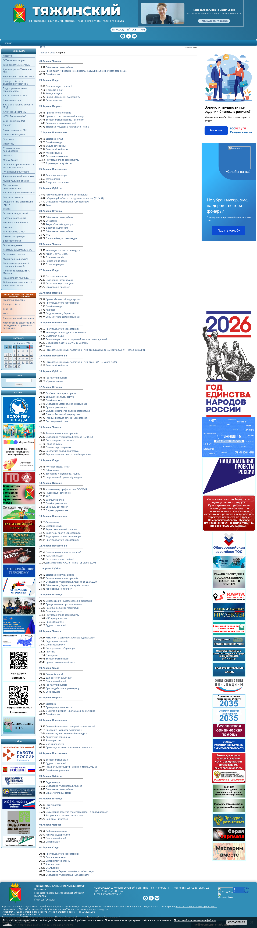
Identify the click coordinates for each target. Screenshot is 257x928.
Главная (7, 43)
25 (27, 362)
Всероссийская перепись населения (65, 119)
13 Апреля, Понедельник (53, 516)
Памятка (50, 651)
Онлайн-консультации (57, 770)
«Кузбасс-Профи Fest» (58, 466)
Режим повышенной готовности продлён (67, 194)
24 (23, 362)
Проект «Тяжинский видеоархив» (63, 97)
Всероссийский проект (57, 149)
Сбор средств (53, 691)
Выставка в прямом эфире (60, 574)
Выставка (51, 704)
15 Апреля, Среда (49, 460)
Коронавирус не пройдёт (59, 588)
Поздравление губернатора (60, 313)
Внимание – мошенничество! (61, 123)
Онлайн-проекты (54, 400)
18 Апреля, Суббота (50, 371)
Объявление (52, 470)
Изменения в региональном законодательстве (70, 637)
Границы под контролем (58, 447)
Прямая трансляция (56, 407)
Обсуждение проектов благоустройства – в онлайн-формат (77, 812)
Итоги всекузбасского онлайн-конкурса (66, 733)
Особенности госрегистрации (61, 393)
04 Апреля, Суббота (50, 776)
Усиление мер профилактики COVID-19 (66, 489)
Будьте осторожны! (56, 146)
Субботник (51, 220)
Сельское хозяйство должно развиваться (68, 411)
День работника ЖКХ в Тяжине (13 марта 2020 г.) (71, 562)
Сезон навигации (54, 100)
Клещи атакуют (54, 93)
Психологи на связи (56, 261)
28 (10, 366)
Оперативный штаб (56, 681)
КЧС (48, 234)
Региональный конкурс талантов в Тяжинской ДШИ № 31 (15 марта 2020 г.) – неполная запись (95, 350)
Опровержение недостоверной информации (69, 601)
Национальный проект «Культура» (64, 477)
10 (23, 354)
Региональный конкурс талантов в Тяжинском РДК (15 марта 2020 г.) (82, 362)
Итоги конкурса (54, 153)
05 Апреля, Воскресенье (53, 753)
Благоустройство (55, 500)
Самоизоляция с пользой (59, 86)
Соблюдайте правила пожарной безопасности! (70, 726)
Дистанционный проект (58, 421)
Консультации (53, 864)
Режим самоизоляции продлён (62, 433)
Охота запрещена (55, 264)
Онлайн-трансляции (56, 503)
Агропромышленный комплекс (62, 529)
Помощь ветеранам (56, 857)
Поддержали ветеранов (58, 493)
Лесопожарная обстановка (60, 440)
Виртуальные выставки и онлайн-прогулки (68, 454)
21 (10, 362)
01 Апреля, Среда (49, 847)
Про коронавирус (55, 622)
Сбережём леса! (54, 674)
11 (27, 354)
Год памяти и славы (56, 276)
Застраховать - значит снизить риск (64, 815)
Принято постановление (58, 112)
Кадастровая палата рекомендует (64, 536)
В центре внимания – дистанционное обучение (70, 711)
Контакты (40, 889)
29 (14, 366)
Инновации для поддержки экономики (66, 332)
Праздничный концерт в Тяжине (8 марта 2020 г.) (71, 766)
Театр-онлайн (53, 179)
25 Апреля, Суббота (50, 188)
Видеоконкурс (53, 782)
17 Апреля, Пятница (50, 387)
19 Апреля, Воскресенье (53, 355)
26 (31, 362)
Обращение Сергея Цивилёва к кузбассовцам (70, 871)
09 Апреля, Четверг (50, 631)
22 (14, 362)
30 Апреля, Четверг (50, 61)
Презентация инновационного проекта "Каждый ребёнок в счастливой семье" (86, 71)
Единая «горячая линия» (59, 677)
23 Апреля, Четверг (50, 244)
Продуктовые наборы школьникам (64, 604)
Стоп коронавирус (55, 644)
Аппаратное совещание (58, 737)
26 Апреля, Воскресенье (53, 169)
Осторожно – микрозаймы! (60, 559)
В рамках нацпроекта (57, 227)
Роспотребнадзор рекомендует (62, 238)
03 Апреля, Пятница (50, 798)
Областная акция (55, 336)
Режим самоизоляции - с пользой (63, 552)
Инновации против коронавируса (63, 250)
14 (10, 358)
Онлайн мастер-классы (58, 861)
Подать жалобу (228, 230)
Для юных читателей (57, 819)
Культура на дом (54, 555)
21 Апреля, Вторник (50, 292)
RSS (42, 47)
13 (6, 358)
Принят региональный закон (60, 662)
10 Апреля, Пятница (50, 594)
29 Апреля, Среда (49, 80)
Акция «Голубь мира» (57, 254)
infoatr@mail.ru (112, 894)
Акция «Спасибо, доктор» (59, 224)
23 (18, 362)
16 (18, 358)
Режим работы (53, 740)
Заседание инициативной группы (63, 473)
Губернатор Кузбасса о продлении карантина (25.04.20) (75, 198)
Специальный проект (57, 507)
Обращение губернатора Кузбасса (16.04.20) (69, 437)
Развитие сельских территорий (62, 608)
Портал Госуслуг (45, 899)
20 (6, 362)
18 (27, 358)
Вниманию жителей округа (60, 397)
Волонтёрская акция (56, 175)
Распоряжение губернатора (60, 648)
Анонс (49, 205)
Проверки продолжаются (59, 707)
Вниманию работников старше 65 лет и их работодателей (76, 339)
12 (31, 354)
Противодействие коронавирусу (62, 160)
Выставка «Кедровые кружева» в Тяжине (67, 126)
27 (6, 366)
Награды (50, 309)
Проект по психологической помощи (65, 116)
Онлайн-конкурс (54, 142)
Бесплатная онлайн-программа (62, 451)
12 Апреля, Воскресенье (53, 545)
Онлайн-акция (53, 74)
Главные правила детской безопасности (67, 418)
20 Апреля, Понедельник (53, 322)
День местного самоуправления (63, 316)
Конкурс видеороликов (58, 834)
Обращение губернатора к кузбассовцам (67, 201)
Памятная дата (54, 611)
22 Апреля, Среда (49, 270)
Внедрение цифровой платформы (63, 730)
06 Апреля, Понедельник (53, 720)
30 (18, 366)
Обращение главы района (59, 67)
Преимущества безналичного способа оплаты (70, 747)
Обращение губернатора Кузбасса (64, 786)
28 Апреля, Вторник (50, 106)
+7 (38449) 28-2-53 (111, 890)
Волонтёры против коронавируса (63, 533)
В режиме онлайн (55, 90)
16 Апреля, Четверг (50, 427)
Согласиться (236, 922)
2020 (52, 52)
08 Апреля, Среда (49, 668)
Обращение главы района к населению (66, 404)
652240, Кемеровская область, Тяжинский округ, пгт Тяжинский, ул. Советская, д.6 (156, 887)
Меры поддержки (55, 744)
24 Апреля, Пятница (50, 211)
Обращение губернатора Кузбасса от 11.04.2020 (71, 581)
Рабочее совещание (56, 831)
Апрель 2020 (23, 343)
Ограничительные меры (58, 793)
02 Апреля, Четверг (50, 824)
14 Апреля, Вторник (50, 483)
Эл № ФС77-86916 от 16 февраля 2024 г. (196, 906)
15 (14, 358)
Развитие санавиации (57, 156)
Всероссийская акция (57, 759)
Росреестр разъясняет (57, 510)
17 (23, 358)
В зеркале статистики (57, 182)
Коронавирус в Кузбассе (58, 163)
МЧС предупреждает (56, 618)
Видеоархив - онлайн (57, 641)
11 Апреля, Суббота (50, 568)
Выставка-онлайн (55, 139)
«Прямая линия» (54, 381)
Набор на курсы (53, 444)
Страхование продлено (58, 287)
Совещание (51, 655)
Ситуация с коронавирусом (60, 283)
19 (31, 358)
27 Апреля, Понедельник (53, 132)
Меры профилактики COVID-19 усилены (67, 343)
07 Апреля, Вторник (50, 697)
